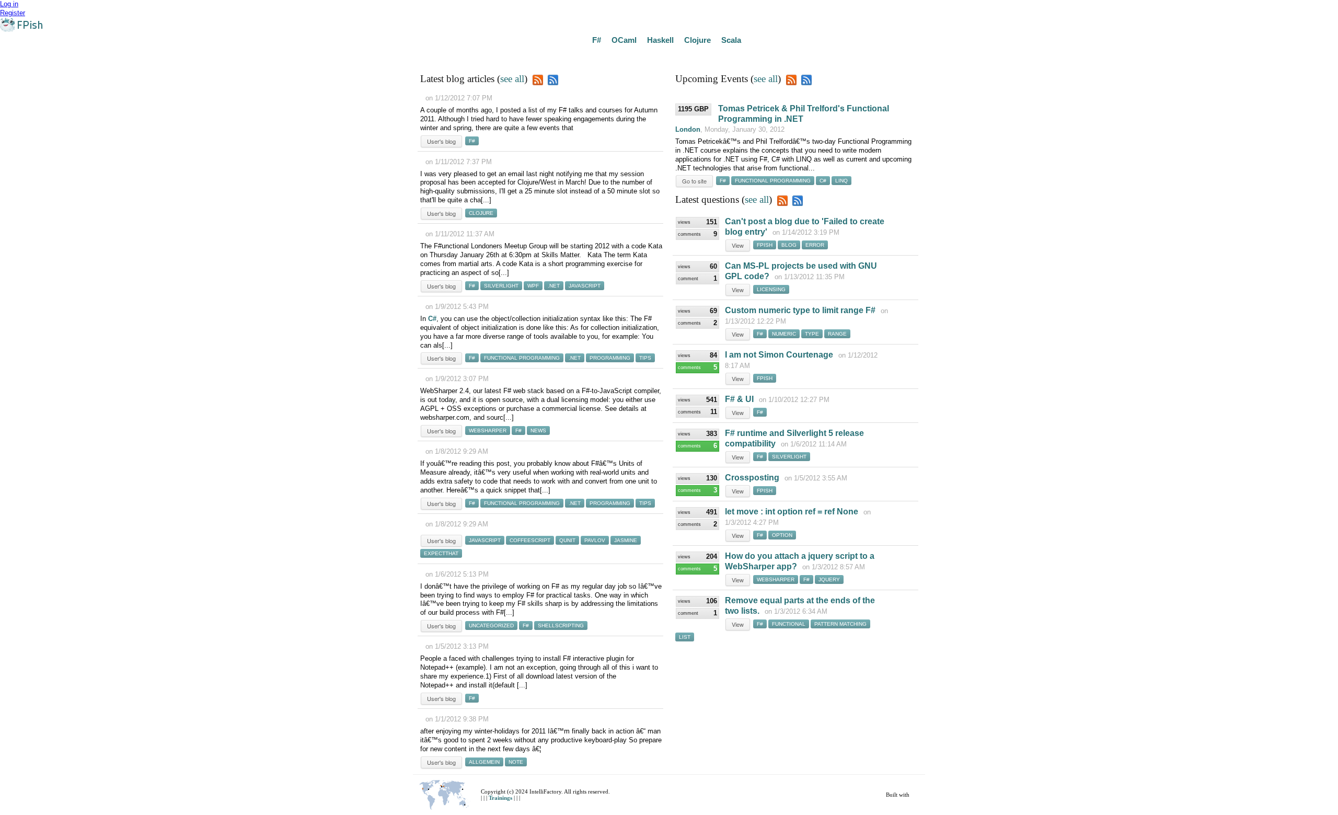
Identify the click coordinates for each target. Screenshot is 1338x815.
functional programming (522, 358)
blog (789, 245)
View (738, 245)
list (684, 637)
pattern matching (840, 624)
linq (841, 180)
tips (645, 358)
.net (554, 286)
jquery (829, 579)
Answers (47, 56)
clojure (481, 213)
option (782, 535)
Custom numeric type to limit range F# (800, 310)
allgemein (484, 762)
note (516, 762)
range (837, 334)
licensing (771, 289)
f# (472, 141)
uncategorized (491, 625)
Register (12, 13)
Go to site (694, 181)
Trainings (501, 798)
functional (788, 624)
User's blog (441, 141)
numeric (784, 334)
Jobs (207, 56)
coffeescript (530, 540)
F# (596, 40)
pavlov (594, 540)
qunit (567, 540)
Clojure (697, 40)
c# (823, 180)
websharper (487, 430)
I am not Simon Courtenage (779, 354)
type (812, 334)
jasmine (625, 540)
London (687, 129)
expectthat (441, 553)
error (814, 245)
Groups (149, 56)
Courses (114, 56)
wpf (533, 286)
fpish (764, 245)
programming (610, 358)
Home (14, 56)
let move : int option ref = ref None (791, 511)
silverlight (501, 286)
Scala (731, 40)
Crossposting (752, 477)
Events (81, 56)
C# (432, 319)
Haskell (660, 40)
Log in (9, 4)
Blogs (180, 56)
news (538, 430)
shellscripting (561, 625)
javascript (585, 286)
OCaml (624, 40)
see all (512, 78)
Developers (242, 56)
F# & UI (739, 399)
